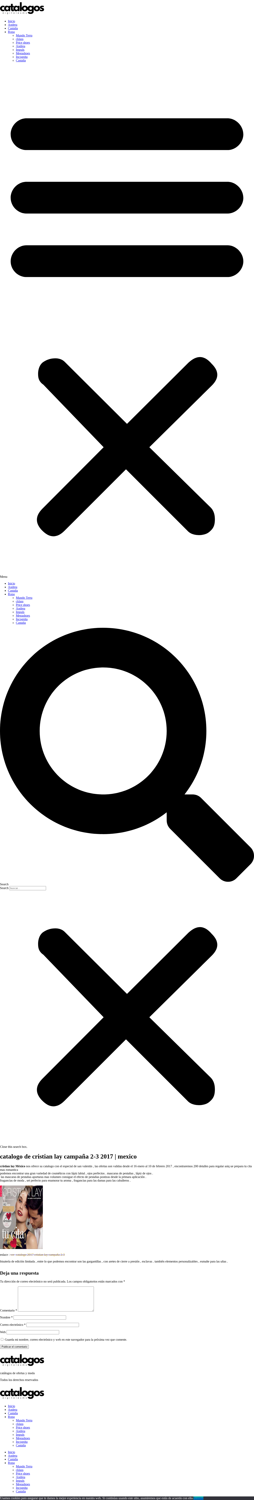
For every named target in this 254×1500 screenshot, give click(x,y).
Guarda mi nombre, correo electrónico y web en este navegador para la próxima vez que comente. (66, 1339)
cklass (19, 39)
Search (4, 888)
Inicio (11, 21)
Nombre (6, 1317)
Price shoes (23, 42)
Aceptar (198, 1498)
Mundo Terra (24, 35)
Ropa (11, 32)
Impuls (20, 49)
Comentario (8, 1310)
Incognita (22, 57)
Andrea (12, 24)
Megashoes (23, 53)
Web (3, 1332)
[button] (127, 322)
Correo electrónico (13, 1324)
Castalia (13, 28)
